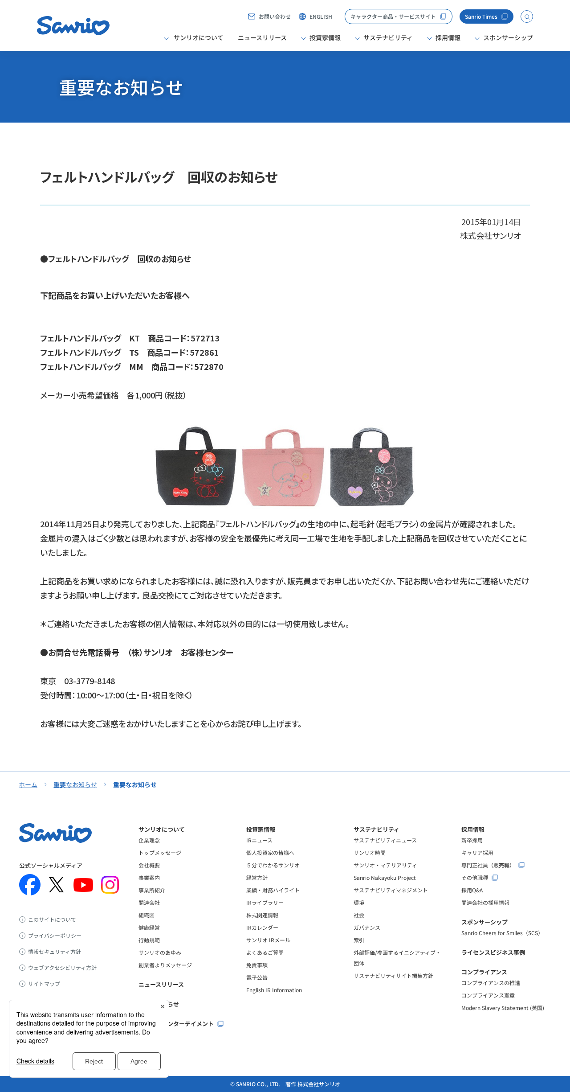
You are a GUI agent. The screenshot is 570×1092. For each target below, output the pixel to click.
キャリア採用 (477, 852)
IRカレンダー (262, 927)
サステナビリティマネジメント (391, 890)
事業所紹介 (151, 890)
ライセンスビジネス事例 (493, 952)
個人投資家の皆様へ (270, 852)
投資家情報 (260, 829)
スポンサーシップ (484, 922)
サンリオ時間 (370, 852)
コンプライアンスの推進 (490, 982)
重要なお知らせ (75, 784)
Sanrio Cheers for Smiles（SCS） (502, 932)
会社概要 (149, 865)
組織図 (146, 915)
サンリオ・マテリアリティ (385, 865)
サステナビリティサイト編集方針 (393, 975)
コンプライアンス (484, 972)
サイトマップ (44, 983)
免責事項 (257, 965)
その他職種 (474, 877)
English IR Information (274, 989)
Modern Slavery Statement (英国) (502, 1007)
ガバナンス (367, 927)
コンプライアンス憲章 (488, 995)
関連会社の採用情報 (485, 902)
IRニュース (259, 840)
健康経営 (149, 927)
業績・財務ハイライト (273, 890)
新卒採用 (472, 840)
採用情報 (472, 829)
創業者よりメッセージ (165, 965)
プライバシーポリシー (54, 935)
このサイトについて (52, 919)
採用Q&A (472, 890)
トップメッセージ (159, 852)
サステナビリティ (376, 829)
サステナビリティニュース (385, 840)
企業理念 (149, 840)
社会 (359, 915)
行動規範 (149, 940)
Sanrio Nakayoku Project (385, 877)
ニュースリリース (262, 37)
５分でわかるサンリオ (273, 865)
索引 (359, 940)
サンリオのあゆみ (159, 952)
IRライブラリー (265, 902)
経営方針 (257, 877)
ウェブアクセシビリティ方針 (62, 967)
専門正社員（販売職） (488, 865)
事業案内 (149, 877)
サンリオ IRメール (268, 940)
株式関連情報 (262, 915)
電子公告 (257, 977)
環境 (359, 902)
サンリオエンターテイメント (176, 1023)
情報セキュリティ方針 (54, 951)
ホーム (28, 784)
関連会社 (149, 902)
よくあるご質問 (265, 952)
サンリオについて (161, 829)
